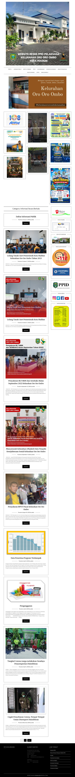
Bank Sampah (44, 72)
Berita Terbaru (27, 69)
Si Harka (51, 755)
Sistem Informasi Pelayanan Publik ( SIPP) (57, 752)
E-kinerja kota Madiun (54, 768)
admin (32, 219)
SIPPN (38, 72)
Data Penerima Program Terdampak (26, 558)
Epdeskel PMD (53, 750)
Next (29, 740)
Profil (10, 69)
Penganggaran (26, 606)
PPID (34, 69)
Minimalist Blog (38, 775)
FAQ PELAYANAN (31, 72)
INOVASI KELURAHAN (51, 69)
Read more (26, 223)
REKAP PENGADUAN (62, 69)
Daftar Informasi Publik (26, 217)
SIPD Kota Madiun (53, 760)
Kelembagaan (40, 69)
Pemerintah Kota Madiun (54, 757)
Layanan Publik (17, 69)
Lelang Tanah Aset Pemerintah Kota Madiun (26, 319)
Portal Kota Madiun (53, 765)
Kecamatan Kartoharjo (54, 763)
